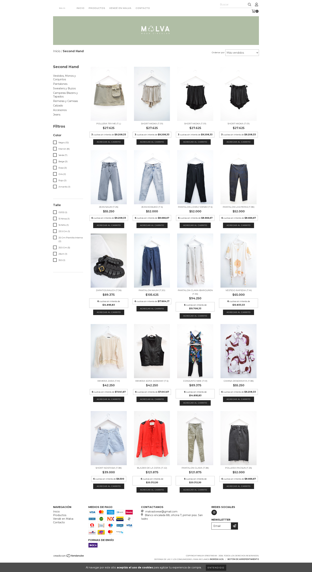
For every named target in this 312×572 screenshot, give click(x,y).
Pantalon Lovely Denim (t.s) (195, 207)
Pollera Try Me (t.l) (108, 123)
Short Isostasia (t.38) (109, 467)
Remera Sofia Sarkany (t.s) (151, 380)
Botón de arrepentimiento (243, 559)
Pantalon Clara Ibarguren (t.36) (195, 292)
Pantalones (60, 84)
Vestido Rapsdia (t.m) (239, 290)
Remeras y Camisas (65, 101)
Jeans (56, 114)
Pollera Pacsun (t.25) (238, 467)
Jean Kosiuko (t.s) (152, 207)
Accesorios (60, 110)
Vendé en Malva (120, 8)
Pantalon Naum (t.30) (152, 290)
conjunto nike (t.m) (195, 380)
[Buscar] (249, 4)
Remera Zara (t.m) (109, 380)
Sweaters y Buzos (64, 88)
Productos (97, 8)
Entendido (216, 567)
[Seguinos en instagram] (214, 512)
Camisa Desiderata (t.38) (239, 380)
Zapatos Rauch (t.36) (109, 290)
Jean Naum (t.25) (108, 207)
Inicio (80, 8)
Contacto (143, 8)
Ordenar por (218, 52)
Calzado (58, 105)
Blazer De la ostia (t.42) (152, 467)
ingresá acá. (217, 559)
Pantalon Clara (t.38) (195, 467)
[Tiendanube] (69, 557)
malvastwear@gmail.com (161, 511)
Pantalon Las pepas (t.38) (238, 207)
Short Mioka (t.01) (152, 123)
